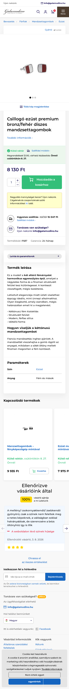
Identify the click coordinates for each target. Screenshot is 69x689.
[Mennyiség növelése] (18, 180)
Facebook (45, 628)
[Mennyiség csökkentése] (18, 184)
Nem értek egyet (34, 675)
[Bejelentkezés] (45, 12)
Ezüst (62, 21)
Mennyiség (11, 182)
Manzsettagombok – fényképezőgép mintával (23, 448)
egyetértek (34, 681)
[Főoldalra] (14, 12)
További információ (52, 669)
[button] (38, 12)
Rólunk (39, 644)
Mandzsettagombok (43, 21)
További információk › (20, 137)
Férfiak (23, 21)
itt (27, 203)
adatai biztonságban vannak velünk (28, 583)
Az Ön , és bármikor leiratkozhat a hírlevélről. (31, 585)
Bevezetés (9, 21)
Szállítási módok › (41, 150)
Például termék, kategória (27, 30)
